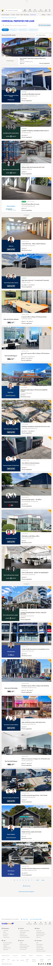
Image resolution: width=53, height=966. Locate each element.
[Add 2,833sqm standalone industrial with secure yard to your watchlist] (49, 402)
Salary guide (5, 949)
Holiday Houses (40, 955)
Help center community (41, 951)
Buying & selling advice (40, 934)
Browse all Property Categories (26, 891)
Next (43, 880)
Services (22, 940)
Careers (13, 960)
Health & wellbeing (23, 947)
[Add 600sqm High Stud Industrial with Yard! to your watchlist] (49, 143)
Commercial (33, 14)
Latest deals (5, 930)
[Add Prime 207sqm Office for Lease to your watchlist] (49, 179)
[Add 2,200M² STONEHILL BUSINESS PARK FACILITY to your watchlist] (49, 106)
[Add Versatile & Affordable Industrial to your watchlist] (49, 69)
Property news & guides (24, 930)
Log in (49, 11)
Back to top (27, 886)
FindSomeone (48, 955)
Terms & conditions (34, 960)
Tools (48, 14)
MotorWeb (23, 955)
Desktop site (3, 960)
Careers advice (6, 944)
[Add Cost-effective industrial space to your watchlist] (49, 438)
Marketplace (6, 928)
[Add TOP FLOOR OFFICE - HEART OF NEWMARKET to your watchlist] (49, 548)
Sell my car (38, 937)
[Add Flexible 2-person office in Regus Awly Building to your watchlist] (49, 661)
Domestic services (23, 944)
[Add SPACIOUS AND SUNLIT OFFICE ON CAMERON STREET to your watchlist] (49, 365)
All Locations (13, 29)
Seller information (39, 949)
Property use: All (33, 29)
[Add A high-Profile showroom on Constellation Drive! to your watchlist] (49, 625)
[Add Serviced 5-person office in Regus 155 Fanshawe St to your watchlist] (49, 329)
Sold (22, 14)
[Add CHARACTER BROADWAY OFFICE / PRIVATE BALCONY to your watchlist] (49, 588)
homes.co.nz (15, 955)
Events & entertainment (24, 946)
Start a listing (29, 924)
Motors (38, 928)
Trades (21, 942)
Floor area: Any (22, 29)
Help (37, 942)
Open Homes (22, 934)
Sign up (46, 11)
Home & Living (6, 937)
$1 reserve (5, 935)
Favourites (41, 924)
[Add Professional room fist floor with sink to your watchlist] (49, 40)
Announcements (39, 944)
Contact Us (49, 960)
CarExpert (31, 955)
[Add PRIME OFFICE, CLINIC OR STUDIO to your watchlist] (49, 807)
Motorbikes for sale (40, 932)
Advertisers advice (6, 947)
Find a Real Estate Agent (24, 937)
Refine (5, 29)
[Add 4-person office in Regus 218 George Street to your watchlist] (49, 292)
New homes (26, 14)
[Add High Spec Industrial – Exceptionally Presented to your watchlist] (49, 256)
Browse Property (5, 14)
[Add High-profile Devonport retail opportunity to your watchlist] (49, 698)
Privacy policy (27, 960)
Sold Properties (23, 932)
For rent (18, 14)
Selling (43, 14)
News (18, 960)
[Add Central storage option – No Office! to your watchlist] (49, 475)
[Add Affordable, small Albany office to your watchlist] (49, 511)
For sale (13, 14)
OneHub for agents (23, 935)
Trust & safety (39, 946)
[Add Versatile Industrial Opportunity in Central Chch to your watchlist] (49, 844)
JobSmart (5, 946)
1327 (37, 880)
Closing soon (5, 934)
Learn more (25, 919)
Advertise (22, 960)
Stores (4, 932)
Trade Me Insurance (5, 955)
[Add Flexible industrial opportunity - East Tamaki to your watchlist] (49, 771)
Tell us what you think (37, 919)
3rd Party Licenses (40, 947)
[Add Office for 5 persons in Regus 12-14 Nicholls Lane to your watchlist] (49, 734)
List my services (23, 949)
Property (22, 928)
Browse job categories (7, 942)
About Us (8, 960)
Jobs (4, 940)
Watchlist (35, 924)
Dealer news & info (40, 935)
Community (39, 940)
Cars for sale (38, 930)
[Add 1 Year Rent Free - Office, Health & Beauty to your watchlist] (49, 219)
